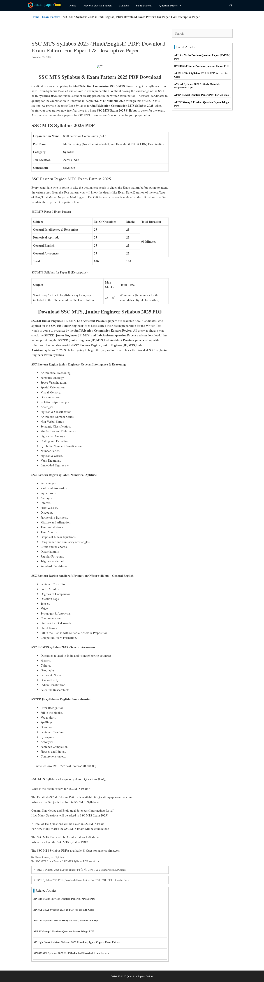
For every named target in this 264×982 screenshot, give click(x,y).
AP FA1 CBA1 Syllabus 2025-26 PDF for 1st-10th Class (63, 910)
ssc (52, 857)
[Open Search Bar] (231, 5)
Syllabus (124, 5)
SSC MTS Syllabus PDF (75, 861)
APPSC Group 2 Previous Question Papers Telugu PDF (63, 931)
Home (73, 5)
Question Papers (168, 5)
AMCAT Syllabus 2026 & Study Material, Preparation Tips (65, 920)
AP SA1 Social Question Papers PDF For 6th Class (201, 95)
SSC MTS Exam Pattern (48, 861)
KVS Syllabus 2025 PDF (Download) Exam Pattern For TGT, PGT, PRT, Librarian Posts (83, 880)
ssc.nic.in (94, 861)
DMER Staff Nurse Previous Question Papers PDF (201, 66)
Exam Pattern (51, 17)
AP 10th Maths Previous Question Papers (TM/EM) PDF (64, 899)
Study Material (144, 5)
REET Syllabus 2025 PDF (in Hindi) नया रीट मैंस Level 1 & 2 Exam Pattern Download (81, 869)
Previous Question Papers (98, 5)
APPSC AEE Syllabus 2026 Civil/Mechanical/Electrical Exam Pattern (71, 953)
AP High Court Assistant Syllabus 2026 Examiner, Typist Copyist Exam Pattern (76, 942)
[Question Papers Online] (46, 5)
